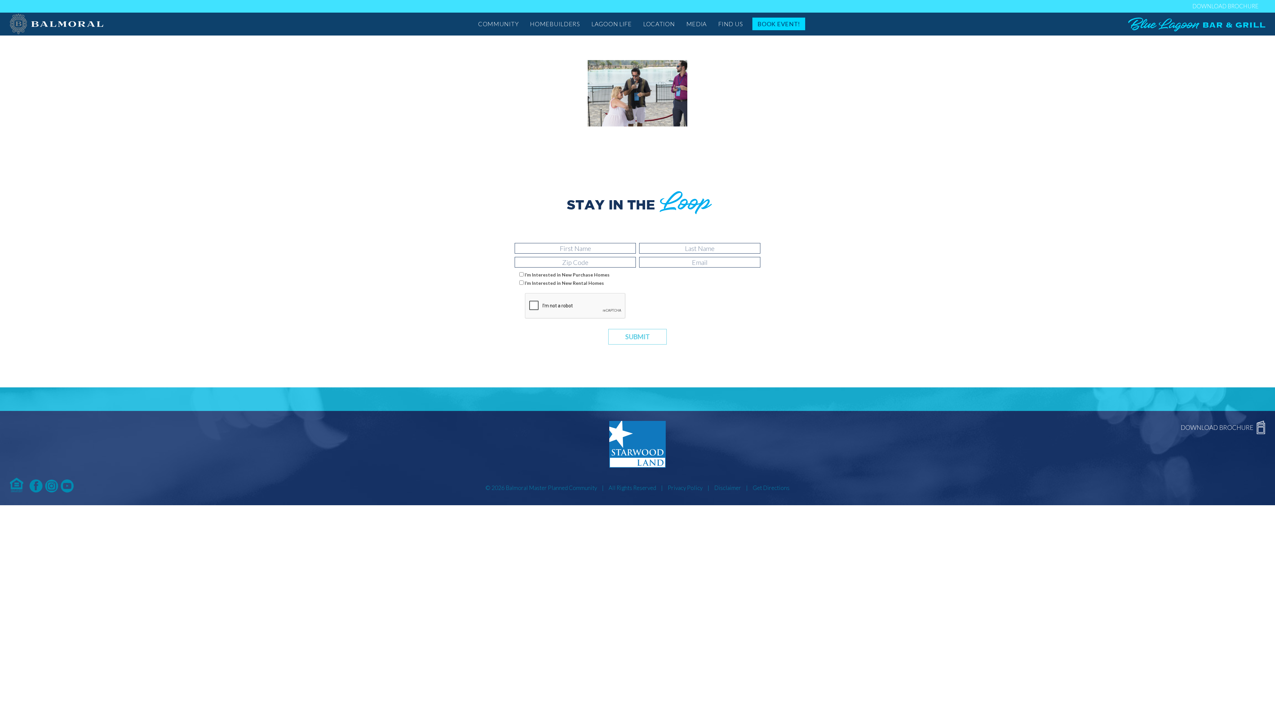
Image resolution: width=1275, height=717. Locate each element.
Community (498, 24)
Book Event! (778, 24)
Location (659, 24)
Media (696, 24)
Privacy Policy (685, 487)
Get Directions (771, 487)
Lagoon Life (611, 24)
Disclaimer (727, 487)
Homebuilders (555, 24)
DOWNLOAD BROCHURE (1225, 6)
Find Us (730, 24)
